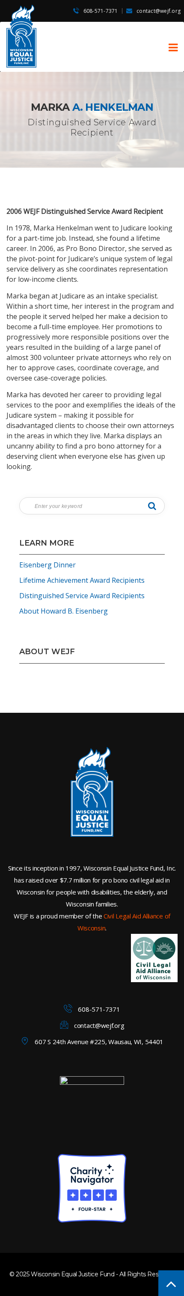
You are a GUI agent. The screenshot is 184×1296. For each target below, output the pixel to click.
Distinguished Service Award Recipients (82, 595)
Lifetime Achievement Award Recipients (82, 580)
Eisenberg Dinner (47, 565)
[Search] (152, 505)
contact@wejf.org (159, 11)
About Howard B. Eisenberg (63, 611)
